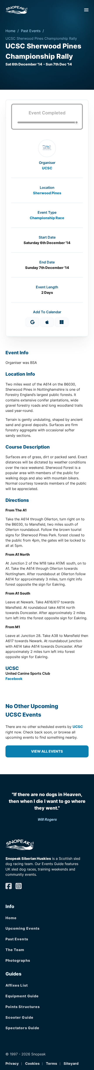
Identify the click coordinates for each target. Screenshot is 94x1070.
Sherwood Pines (47, 193)
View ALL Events (47, 751)
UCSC (47, 168)
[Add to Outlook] (61, 322)
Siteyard (71, 1063)
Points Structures (22, 1007)
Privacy (12, 1063)
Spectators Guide (22, 1028)
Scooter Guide (19, 1017)
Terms (51, 1063)
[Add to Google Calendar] (32, 322)
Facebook (14, 678)
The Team (14, 950)
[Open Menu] (86, 10)
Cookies (32, 1063)
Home (10, 31)
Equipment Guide (22, 996)
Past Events (30, 31)
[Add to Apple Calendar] (47, 322)
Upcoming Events (22, 928)
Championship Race (47, 218)
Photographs (17, 960)
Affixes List (16, 985)
